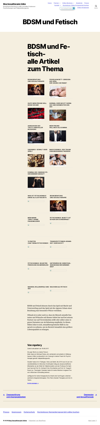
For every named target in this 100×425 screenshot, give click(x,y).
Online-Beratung (67, 3)
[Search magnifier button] (74, 8)
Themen (56, 3)
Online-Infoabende (83, 7)
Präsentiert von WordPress (37, 420)
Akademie (79, 3)
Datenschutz (29, 412)
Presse (86, 3)
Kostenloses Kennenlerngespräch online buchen (58, 412)
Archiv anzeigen (33, 383)
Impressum (16, 412)
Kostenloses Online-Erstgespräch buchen (76, 5)
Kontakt (56, 5)
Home (50, 3)
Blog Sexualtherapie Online (14, 4)
